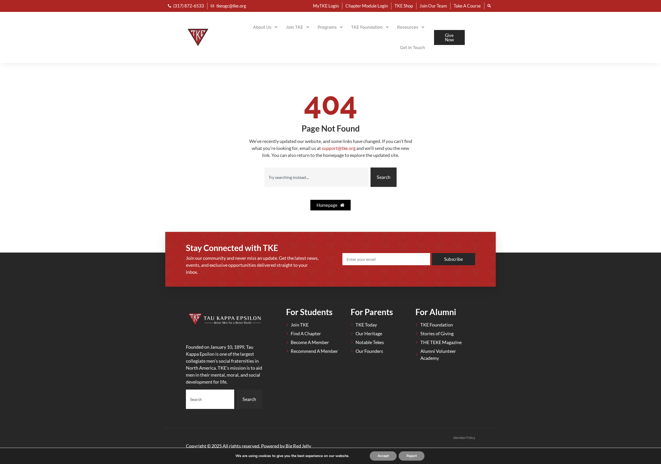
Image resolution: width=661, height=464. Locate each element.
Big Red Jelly (298, 446)
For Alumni (435, 312)
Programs (327, 27)
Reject (411, 455)
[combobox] (316, 177)
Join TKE (294, 27)
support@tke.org (339, 148)
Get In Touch (412, 47)
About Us (262, 27)
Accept (383, 455)
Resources (407, 27)
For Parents (372, 312)
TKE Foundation (367, 27)
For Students (309, 312)
